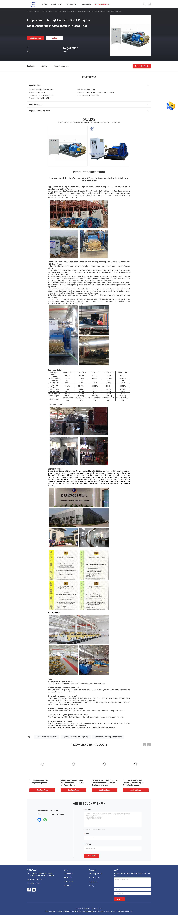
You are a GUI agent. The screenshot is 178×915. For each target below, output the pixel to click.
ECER (131, 911)
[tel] (51, 820)
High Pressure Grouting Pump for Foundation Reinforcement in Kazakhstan (42, 782)
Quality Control (68, 881)
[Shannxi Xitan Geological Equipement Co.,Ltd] (33, 4)
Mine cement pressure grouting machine (108, 737)
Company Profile (68, 873)
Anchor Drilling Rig (94, 878)
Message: (88, 809)
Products (36, 11)
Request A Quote (142, 66)
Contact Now (91, 856)
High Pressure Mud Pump (49, 11)
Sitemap (78, 908)
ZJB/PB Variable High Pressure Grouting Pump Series (133, 782)
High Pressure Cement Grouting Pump (75, 737)
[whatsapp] (45, 820)
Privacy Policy (98, 908)
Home (29, 11)
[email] (39, 820)
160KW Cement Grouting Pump (46, 737)
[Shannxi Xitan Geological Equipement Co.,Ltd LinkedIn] (34, 890)
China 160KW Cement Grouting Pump (55, 911)
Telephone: (88, 844)
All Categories (93, 886)
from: (87, 834)
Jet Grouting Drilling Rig (95, 874)
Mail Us (54, 38)
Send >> (119, 899)
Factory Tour (67, 877)
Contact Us (67, 885)
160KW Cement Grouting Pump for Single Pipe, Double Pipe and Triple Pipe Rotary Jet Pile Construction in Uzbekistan (73, 785)
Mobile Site (87, 908)
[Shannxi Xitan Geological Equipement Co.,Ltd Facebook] (29, 890)
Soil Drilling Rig (93, 882)
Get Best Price (35, 38)
